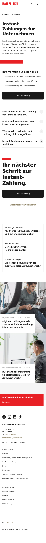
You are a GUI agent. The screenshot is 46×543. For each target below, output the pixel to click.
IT (12, 522)
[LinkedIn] (15, 417)
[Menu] (42, 4)
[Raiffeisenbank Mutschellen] (10, 4)
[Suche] (37, 4)
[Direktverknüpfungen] (32, 4)
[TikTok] (20, 417)
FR (8, 522)
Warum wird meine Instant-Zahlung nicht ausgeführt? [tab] (17, 133)
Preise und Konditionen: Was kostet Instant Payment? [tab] (18, 123)
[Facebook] (4, 417)
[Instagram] (9, 417)
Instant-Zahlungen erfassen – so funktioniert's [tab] (20, 143)
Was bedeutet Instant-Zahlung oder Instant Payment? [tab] (19, 113)
